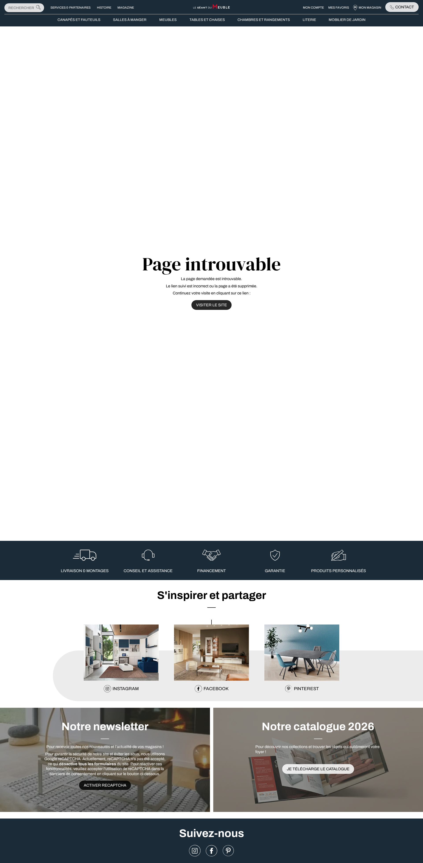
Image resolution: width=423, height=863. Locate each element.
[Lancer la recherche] (38, 8)
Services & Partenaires (70, 7)
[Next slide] (328, 660)
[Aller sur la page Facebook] (211, 851)
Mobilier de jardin (347, 20)
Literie (309, 20)
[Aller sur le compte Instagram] (194, 851)
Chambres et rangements (263, 20)
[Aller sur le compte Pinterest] (228, 851)
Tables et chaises (207, 20)
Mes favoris (338, 7)
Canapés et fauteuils (79, 20)
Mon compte (313, 7)
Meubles (168, 20)
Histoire (104, 7)
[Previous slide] (95, 660)
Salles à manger (130, 20)
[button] (211, 622)
